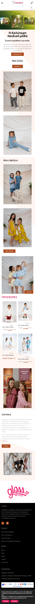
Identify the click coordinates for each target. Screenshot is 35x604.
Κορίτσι (3, 556)
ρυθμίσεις (5, 598)
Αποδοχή (5, 601)
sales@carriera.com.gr (14, 578)
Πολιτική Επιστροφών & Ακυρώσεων (11, 541)
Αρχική (3, 550)
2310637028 (10, 573)
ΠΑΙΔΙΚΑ (11, 325)
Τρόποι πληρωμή (5, 538)
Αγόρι (2, 553)
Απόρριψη (14, 601)
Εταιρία (3, 559)
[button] (5, 388)
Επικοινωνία (4, 562)
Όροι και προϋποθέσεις (7, 532)
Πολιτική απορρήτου (6, 535)
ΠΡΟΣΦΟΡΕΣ (9, 297)
